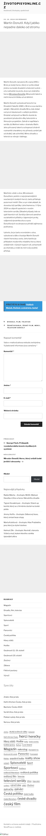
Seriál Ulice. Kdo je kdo (13, 712)
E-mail (7, 398)
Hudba (6, 645)
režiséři (6, 763)
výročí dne (15, 785)
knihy (26, 742)
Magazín (7, 605)
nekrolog (22, 749)
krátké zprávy (9, 745)
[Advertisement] (23, 55)
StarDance (22, 768)
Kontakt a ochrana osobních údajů (17, 824)
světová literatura (11, 772)
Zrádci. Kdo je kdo (11, 697)
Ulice (29, 781)
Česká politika (10, 635)
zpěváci (18, 789)
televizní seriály (16, 328)
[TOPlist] (4, 834)
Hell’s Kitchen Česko (11, 737)
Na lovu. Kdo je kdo (12, 722)
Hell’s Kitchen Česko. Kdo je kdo (17, 702)
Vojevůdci (36, 781)
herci (37, 325)
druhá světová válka (18, 732)
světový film (10, 776)
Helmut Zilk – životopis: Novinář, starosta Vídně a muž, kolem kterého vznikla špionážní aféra (21, 533)
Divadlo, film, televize (19, 322)
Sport (6, 625)
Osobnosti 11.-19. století (14, 650)
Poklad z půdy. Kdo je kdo (14, 717)
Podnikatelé (34, 754)
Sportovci (8, 615)
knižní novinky (34, 742)
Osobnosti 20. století (13, 655)
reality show (32, 758)
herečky (34, 736)
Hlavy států (8, 640)
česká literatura (10, 799)
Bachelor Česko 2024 (13, 707)
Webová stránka (11, 411)
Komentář (9, 351)
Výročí (6, 675)
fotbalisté (31, 732)
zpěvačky (8, 789)
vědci (24, 785)
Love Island (27, 745)
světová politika (29, 772)
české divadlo (14, 325)
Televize (21, 776)
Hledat (7, 474)
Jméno (7, 385)
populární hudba (17, 758)
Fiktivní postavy (10, 670)
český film (28, 325)
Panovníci (8, 630)
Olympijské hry (33, 750)
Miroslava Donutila (17, 94)
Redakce (23, 19)
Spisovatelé (9, 620)
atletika (6, 732)
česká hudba (29, 794)
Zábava (7, 665)
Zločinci (7, 660)
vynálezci (6, 785)
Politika (6, 758)
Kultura (18, 745)
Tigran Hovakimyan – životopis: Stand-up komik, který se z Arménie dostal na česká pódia (21, 506)
